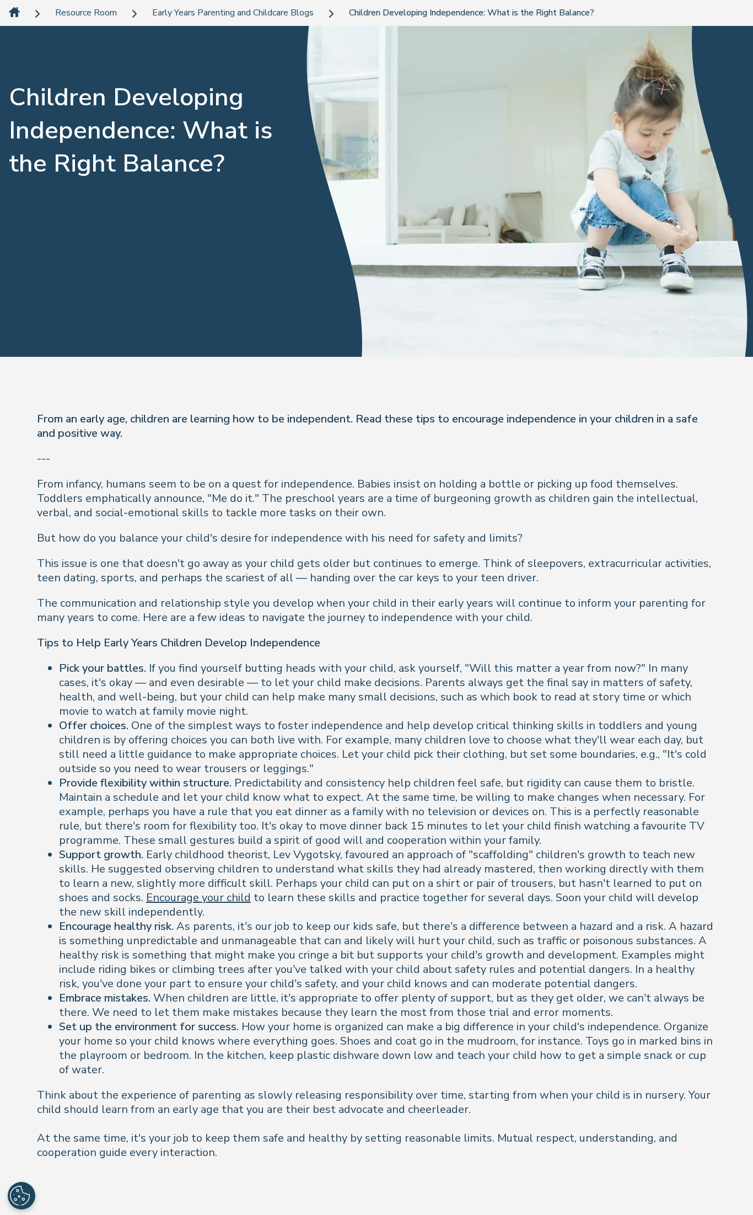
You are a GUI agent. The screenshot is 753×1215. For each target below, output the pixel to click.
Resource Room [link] (86, 13)
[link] (14, 13)
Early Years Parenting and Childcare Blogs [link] (233, 13)
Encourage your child (198, 897)
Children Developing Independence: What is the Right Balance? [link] (471, 13)
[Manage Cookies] (21, 1195)
